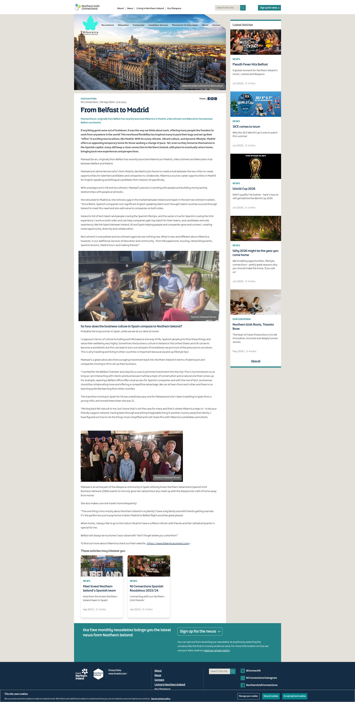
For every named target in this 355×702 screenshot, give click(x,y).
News (130, 8)
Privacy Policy (114, 670)
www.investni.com (117, 673)
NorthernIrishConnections (261, 685)
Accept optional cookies (295, 696)
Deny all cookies (271, 696)
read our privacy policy (217, 650)
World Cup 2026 (244, 189)
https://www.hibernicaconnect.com (168, 543)
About (120, 8)
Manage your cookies (248, 696)
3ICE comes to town (246, 126)
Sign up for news (268, 8)
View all (255, 361)
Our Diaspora (174, 8)
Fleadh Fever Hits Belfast (250, 64)
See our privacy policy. (161, 699)
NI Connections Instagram (261, 678)
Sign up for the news (198, 631)
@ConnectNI (253, 670)
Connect (159, 680)
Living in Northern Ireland (150, 8)
